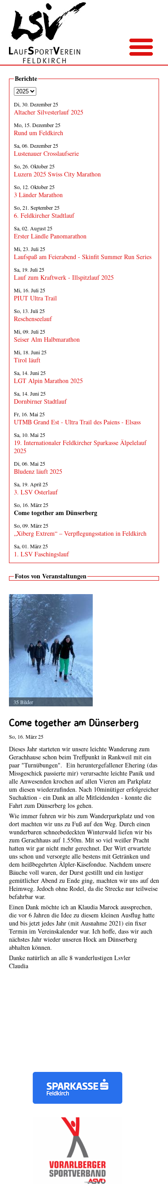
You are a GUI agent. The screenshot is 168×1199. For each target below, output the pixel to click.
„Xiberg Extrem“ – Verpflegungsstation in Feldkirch (80, 533)
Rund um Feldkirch (38, 132)
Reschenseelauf (33, 318)
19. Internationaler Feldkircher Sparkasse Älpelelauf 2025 (80, 446)
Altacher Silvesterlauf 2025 (48, 112)
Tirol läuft (27, 360)
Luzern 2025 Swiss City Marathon (57, 174)
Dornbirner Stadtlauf (40, 401)
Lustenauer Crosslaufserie (46, 153)
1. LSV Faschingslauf (41, 554)
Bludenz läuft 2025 (38, 471)
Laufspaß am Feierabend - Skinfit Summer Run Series (82, 256)
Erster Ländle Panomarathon (50, 236)
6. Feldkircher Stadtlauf (44, 215)
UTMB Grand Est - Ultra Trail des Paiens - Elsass (77, 422)
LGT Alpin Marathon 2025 (48, 380)
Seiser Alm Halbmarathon (47, 339)
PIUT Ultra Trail (35, 298)
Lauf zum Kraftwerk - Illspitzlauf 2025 (64, 277)
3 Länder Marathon (38, 194)
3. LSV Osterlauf (36, 492)
